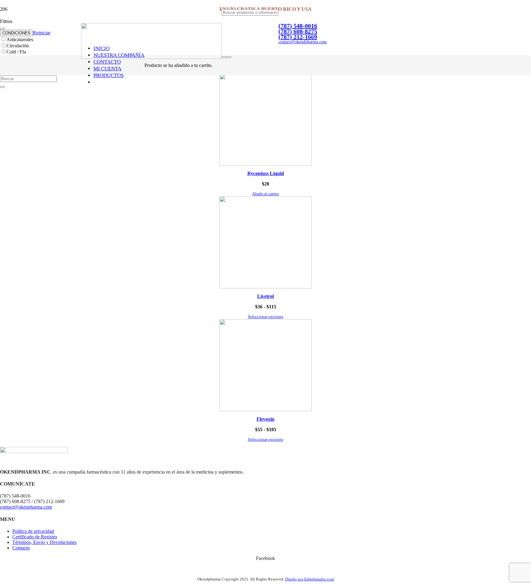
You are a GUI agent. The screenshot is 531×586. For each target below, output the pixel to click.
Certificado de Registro (34, 536)
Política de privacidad (33, 531)
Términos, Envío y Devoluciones (44, 542)
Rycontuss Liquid (265, 173)
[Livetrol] (265, 286)
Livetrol (265, 296)
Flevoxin (265, 419)
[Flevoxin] (265, 409)
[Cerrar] (2, 87)
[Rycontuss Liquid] (265, 164)
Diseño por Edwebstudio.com (309, 579)
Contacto (21, 547)
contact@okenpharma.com (26, 507)
